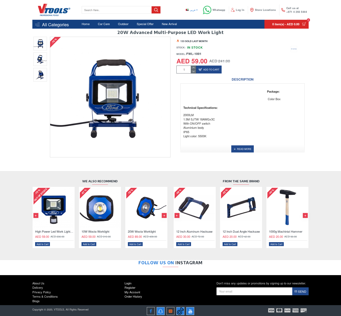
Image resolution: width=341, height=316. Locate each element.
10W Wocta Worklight (95, 231)
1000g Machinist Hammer (285, 231)
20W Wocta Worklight (142, 231)
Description (243, 79)
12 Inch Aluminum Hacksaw (194, 231)
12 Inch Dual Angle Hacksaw (241, 231)
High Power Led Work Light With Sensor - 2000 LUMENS (54, 231)
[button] (35, 215)
